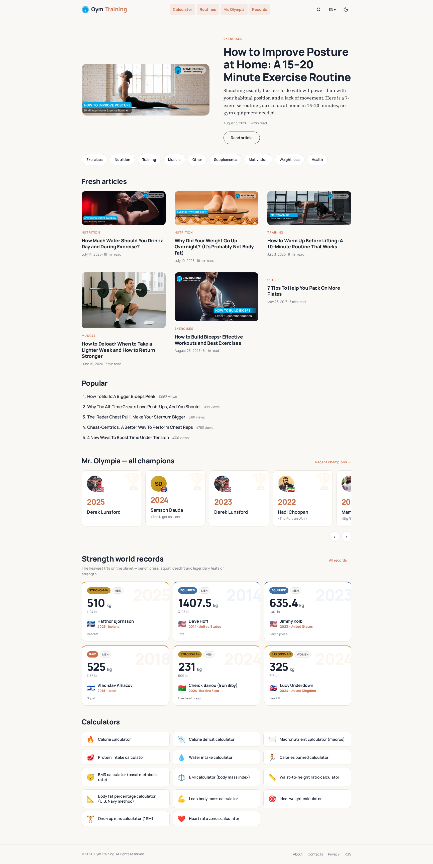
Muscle (174, 159)
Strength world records (123, 559)
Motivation (258, 159)
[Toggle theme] (345, 9)
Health (317, 159)
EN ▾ (332, 9)
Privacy (334, 854)
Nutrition (122, 159)
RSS (348, 854)
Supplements (225, 159)
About (298, 854)
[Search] (318, 9)
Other (197, 159)
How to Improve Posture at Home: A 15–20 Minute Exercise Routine (287, 64)
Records (259, 9)
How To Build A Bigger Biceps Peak (121, 396)
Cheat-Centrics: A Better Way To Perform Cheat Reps (140, 427)
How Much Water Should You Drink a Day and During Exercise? (123, 243)
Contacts (315, 854)
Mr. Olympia (234, 9)
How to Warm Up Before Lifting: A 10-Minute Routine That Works (305, 243)
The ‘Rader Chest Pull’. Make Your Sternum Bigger (136, 417)
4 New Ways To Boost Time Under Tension (128, 437)
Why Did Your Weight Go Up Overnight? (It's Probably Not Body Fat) (214, 246)
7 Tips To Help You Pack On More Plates (303, 291)
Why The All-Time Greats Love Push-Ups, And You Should (143, 406)
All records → (340, 560)
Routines (208, 9)
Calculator (182, 9)
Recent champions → (333, 462)
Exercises (233, 39)
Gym (109, 9)
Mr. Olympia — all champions (128, 460)
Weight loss (290, 159)
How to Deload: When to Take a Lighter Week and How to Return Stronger (118, 350)
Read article (242, 137)
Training (149, 159)
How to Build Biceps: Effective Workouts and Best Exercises (209, 340)
